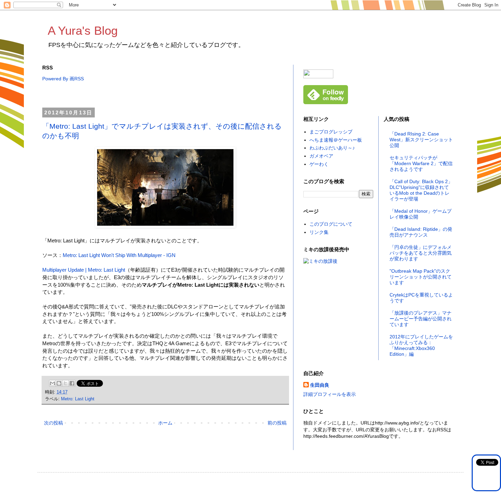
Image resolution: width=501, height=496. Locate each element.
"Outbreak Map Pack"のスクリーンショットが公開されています (421, 276)
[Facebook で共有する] (72, 383)
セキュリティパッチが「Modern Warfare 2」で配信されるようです (421, 163)
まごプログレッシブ (330, 131)
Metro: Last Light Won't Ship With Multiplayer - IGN (119, 255)
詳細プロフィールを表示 (329, 394)
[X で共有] (65, 383)
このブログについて (330, 224)
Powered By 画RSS (63, 78)
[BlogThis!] (59, 383)
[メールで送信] (52, 383)
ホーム (165, 423)
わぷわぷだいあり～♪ (332, 147)
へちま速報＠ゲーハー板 (335, 140)
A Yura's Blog (83, 30)
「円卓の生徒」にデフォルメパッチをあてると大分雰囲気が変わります (421, 252)
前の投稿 (277, 423)
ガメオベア (321, 156)
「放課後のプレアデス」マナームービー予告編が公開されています (421, 318)
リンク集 (319, 232)
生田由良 (319, 385)
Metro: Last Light (77, 399)
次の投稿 (53, 423)
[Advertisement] (166, 95)
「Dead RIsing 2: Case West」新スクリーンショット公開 (421, 139)
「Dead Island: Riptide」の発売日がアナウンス (421, 232)
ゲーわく (319, 164)
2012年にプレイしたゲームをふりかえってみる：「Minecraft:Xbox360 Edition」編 (421, 345)
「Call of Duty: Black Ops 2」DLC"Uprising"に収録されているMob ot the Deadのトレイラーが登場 (421, 190)
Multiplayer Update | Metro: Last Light (83, 270)
